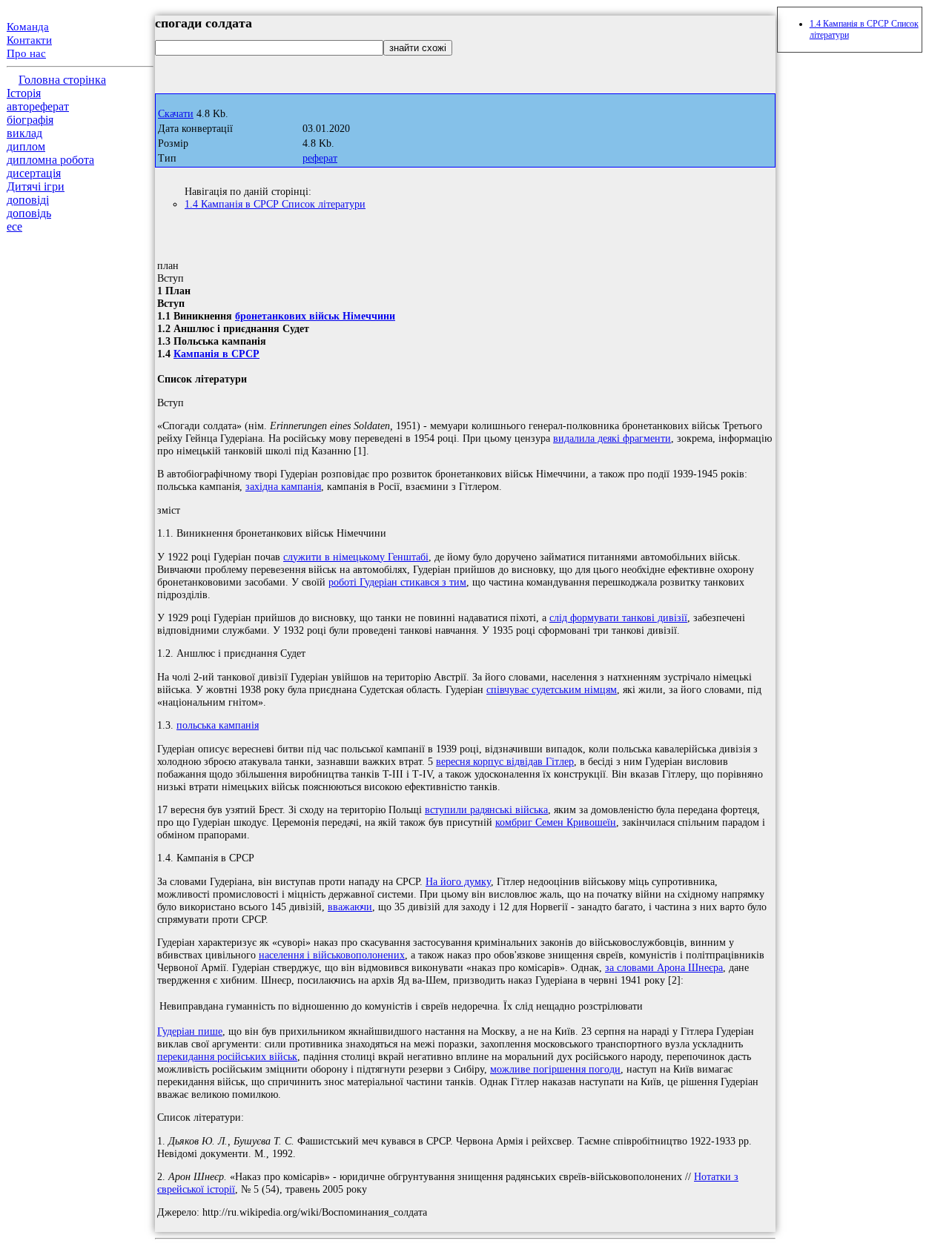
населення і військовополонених (332, 955)
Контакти (29, 40)
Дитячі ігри (36, 186)
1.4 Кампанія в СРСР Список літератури (275, 204)
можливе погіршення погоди (555, 1069)
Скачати (176, 113)
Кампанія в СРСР (216, 354)
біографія (30, 119)
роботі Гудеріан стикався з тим (397, 582)
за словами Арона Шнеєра (664, 967)
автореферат (38, 106)
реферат (319, 158)
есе (14, 226)
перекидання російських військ (227, 1056)
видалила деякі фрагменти (612, 438)
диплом (26, 146)
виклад (24, 133)
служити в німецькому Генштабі (356, 557)
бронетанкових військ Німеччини (315, 316)
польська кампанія (217, 725)
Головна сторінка (62, 79)
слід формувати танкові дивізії (618, 617)
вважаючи (350, 906)
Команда (28, 27)
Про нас (26, 53)
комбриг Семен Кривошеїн (555, 822)
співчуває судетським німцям (551, 689)
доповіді (28, 199)
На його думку (458, 881)
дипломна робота (50, 159)
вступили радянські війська (486, 809)
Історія (24, 93)
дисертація (34, 173)
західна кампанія (283, 486)
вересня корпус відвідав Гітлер (505, 761)
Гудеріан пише (189, 1031)
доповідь (29, 213)
